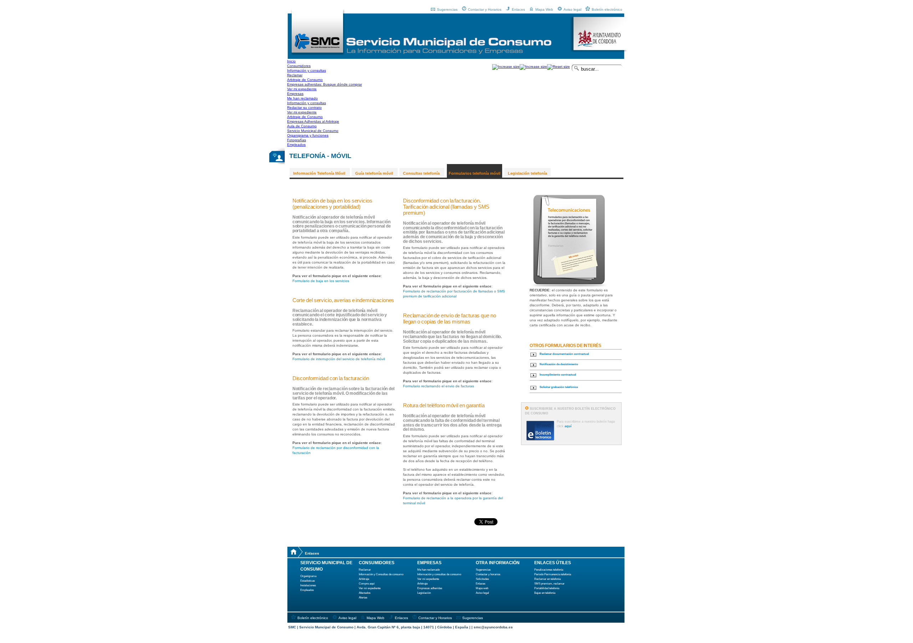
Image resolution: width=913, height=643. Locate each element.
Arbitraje (364, 579)
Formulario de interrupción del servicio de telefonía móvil (338, 359)
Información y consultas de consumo (439, 574)
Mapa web (482, 588)
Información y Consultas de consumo (381, 574)
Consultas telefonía (421, 173)
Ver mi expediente (370, 588)
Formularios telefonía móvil (474, 173)
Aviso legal (572, 9)
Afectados (365, 592)
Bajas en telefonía (544, 592)
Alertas (363, 597)
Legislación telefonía (527, 173)
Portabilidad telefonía (546, 588)
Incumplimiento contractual (558, 374)
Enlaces (518, 9)
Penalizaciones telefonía (548, 569)
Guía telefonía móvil (374, 173)
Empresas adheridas (429, 588)
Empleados (307, 590)
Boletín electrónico (607, 9)
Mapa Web (544, 9)
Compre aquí (366, 583)
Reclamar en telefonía (547, 579)
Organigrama (308, 576)
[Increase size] (506, 66)
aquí (568, 426)
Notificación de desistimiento (559, 364)
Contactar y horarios (488, 574)
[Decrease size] (533, 66)
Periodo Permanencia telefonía (552, 574)
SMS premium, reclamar (549, 583)
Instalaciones (308, 585)
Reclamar (365, 569)
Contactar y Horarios (484, 9)
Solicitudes (482, 579)
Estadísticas (307, 580)
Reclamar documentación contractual (564, 354)
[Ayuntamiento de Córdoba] (599, 51)
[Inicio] (317, 54)
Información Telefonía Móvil (319, 173)
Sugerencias (447, 9)
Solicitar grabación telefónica (559, 387)
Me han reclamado (428, 569)
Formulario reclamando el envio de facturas (438, 386)
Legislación (424, 592)
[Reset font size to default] (558, 66)
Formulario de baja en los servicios (320, 281)
